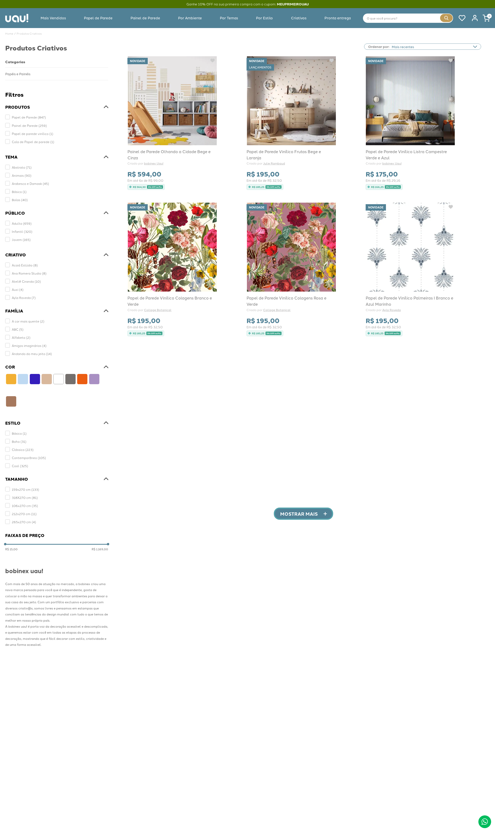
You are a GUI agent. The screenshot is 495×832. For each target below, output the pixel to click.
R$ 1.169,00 (100, 549)
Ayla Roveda (24, 297)
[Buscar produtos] (446, 18)
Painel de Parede (29, 125)
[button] (56, 107)
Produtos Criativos (29, 33)
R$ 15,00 (11, 549)
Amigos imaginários (29, 345)
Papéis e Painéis (17, 73)
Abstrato (22, 167)
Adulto (22, 223)
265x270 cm (24, 522)
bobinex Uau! (153, 163)
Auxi (17, 289)
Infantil (22, 231)
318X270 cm (25, 497)
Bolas (20, 200)
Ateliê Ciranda (26, 281)
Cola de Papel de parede (33, 142)
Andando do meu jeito (32, 354)
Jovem (21, 239)
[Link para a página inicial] (9, 33)
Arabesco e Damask (30, 183)
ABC (17, 329)
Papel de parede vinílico (32, 133)
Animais (21, 175)
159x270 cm (25, 489)
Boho (19, 441)
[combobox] (408, 18)
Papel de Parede (29, 117)
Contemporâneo (29, 458)
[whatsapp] (484, 821)
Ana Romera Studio (29, 273)
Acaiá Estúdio (25, 265)
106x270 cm (25, 505)
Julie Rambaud (274, 163)
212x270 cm (24, 514)
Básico (19, 191)
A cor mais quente (28, 321)
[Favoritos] (459, 18)
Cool (20, 466)
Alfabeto (21, 337)
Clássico (22, 449)
